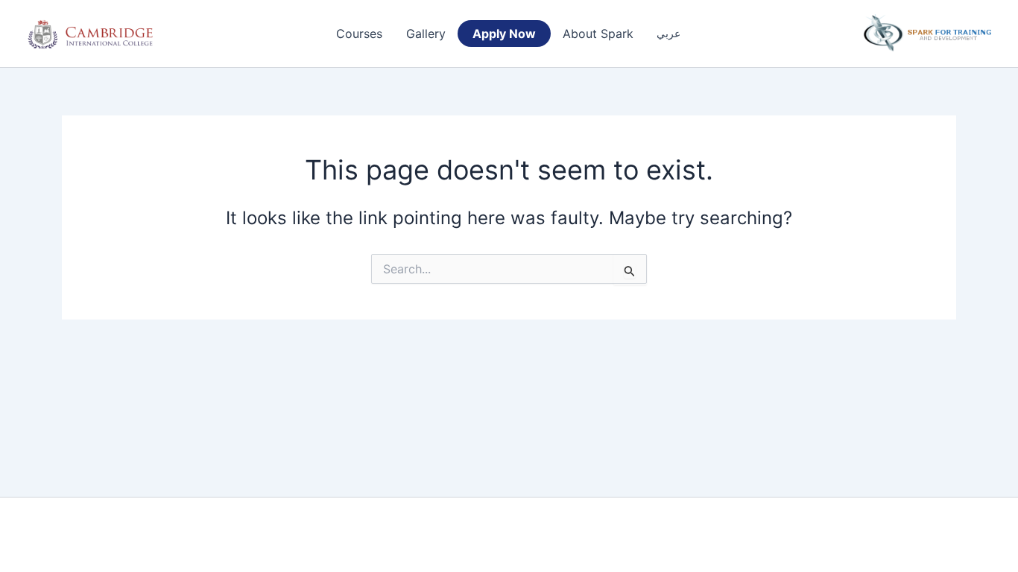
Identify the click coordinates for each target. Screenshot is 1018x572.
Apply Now (504, 33)
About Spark (598, 33)
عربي (668, 33)
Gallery (426, 33)
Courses (359, 33)
